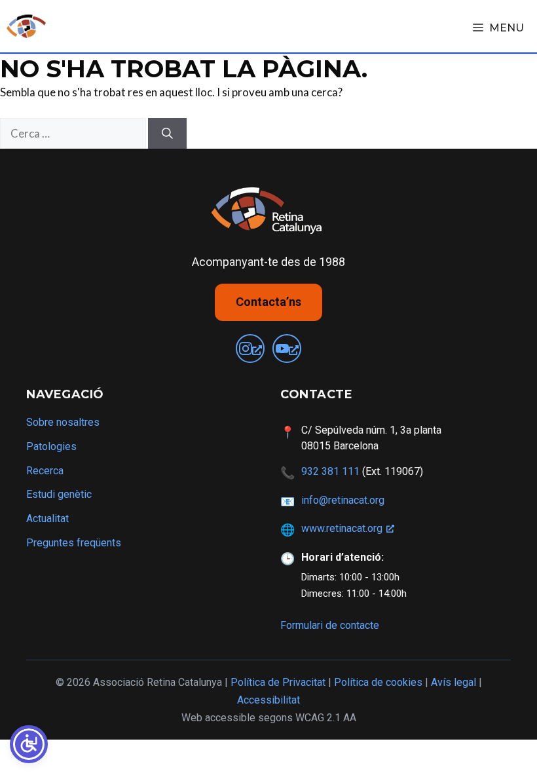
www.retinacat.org (341, 528)
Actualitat (47, 518)
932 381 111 (330, 471)
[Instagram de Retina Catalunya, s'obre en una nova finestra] (250, 348)
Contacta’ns (268, 302)
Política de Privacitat (278, 682)
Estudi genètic (59, 494)
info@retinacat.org (342, 500)
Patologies (51, 446)
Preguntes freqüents (73, 543)
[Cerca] (167, 133)
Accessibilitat (268, 700)
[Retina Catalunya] (26, 26)
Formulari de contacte (329, 625)
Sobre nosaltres (63, 422)
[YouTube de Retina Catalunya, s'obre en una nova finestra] (286, 348)
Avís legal (453, 682)
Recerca (45, 470)
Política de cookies (378, 682)
